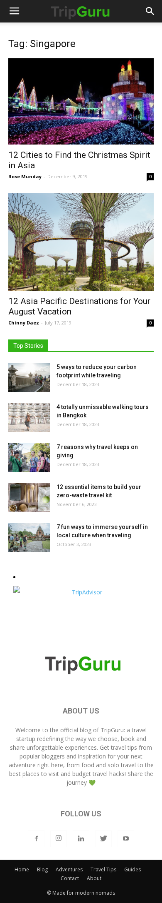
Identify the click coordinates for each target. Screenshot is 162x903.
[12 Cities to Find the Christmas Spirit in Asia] (81, 101)
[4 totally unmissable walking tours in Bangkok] (29, 417)
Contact (70, 878)
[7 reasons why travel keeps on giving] (29, 457)
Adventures (69, 869)
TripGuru (112, 730)
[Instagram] (58, 839)
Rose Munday (25, 176)
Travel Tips (103, 869)
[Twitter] (103, 839)
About (94, 878)
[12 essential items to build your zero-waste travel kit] (29, 497)
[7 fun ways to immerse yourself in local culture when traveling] (29, 537)
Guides (132, 869)
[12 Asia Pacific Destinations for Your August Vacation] (81, 241)
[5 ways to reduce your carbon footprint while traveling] (29, 377)
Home (22, 869)
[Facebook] (36, 839)
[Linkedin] (81, 839)
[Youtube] (126, 839)
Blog (42, 869)
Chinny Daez (23, 322)
